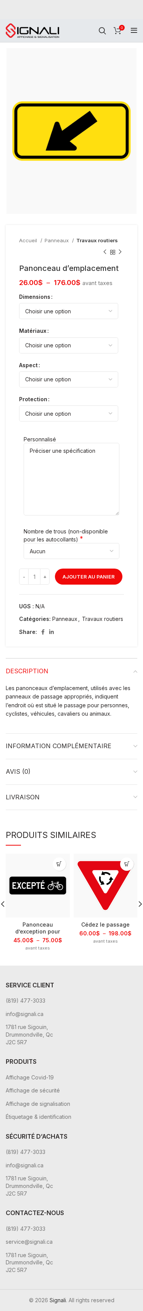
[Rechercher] (102, 30)
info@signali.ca (24, 1014)
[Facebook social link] (43, 632)
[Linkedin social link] (51, 632)
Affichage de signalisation (38, 1103)
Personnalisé (40, 439)
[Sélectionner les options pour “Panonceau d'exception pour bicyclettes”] (59, 864)
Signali (58, 1300)
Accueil (29, 240)
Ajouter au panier (89, 577)
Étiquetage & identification (38, 1116)
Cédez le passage (105, 924)
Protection (33, 399)
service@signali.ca (29, 1241)
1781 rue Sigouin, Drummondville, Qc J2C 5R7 (29, 1034)
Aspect (28, 365)
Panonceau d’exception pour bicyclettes (37, 931)
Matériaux (33, 330)
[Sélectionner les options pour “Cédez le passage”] (126, 864)
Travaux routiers (97, 240)
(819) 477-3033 (25, 1000)
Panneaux (57, 240)
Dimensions (34, 296)
